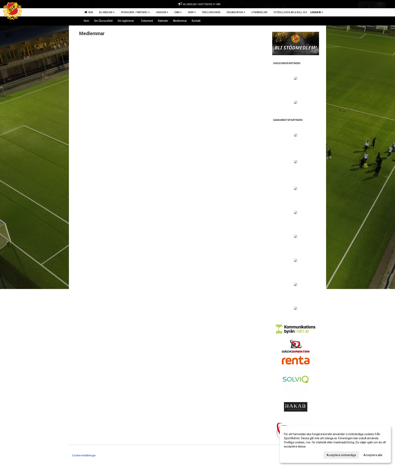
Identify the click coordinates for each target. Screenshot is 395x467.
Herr (191, 12)
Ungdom (161, 12)
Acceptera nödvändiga (341, 455)
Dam (176, 12)
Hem (90, 12)
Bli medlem (105, 12)
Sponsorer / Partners (134, 12)
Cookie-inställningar (84, 455)
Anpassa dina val (295, 454)
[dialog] (335, 444)
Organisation (235, 12)
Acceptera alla (373, 455)
